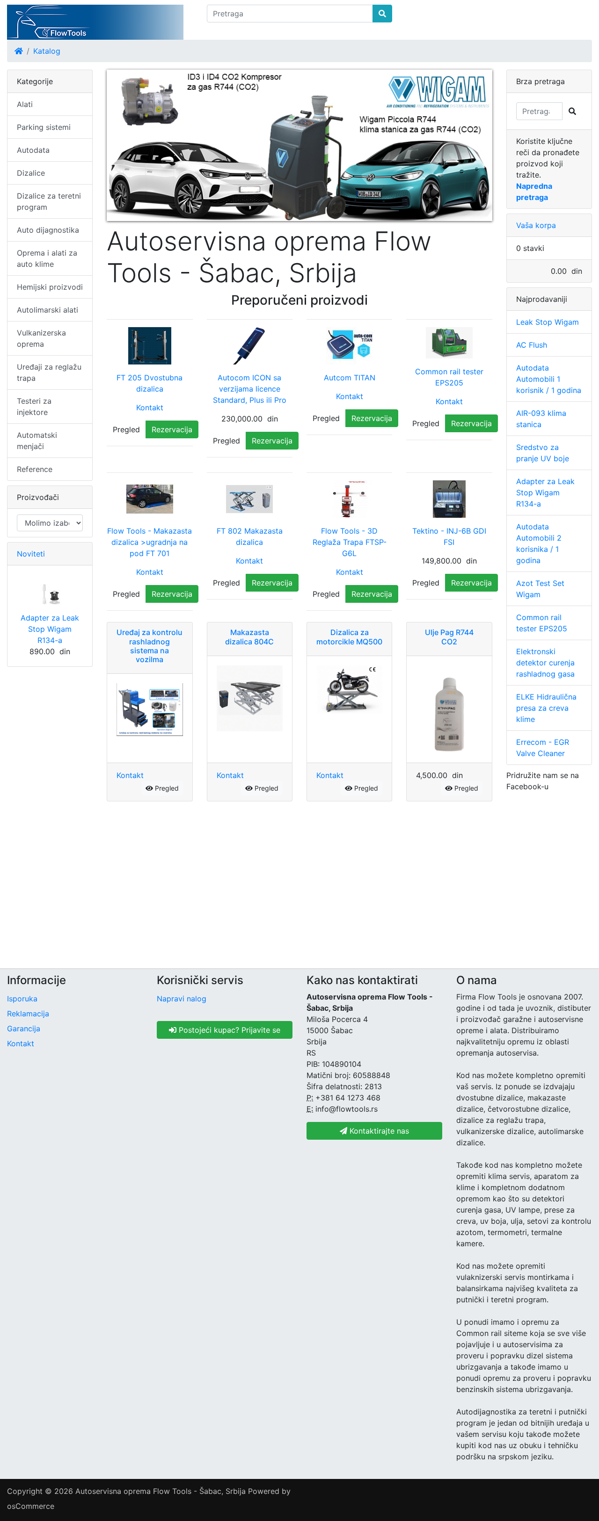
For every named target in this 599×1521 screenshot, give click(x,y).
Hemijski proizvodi (50, 287)
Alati (25, 104)
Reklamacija (28, 1013)
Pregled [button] (126, 429)
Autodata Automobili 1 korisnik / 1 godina (548, 379)
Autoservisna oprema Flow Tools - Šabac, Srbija (160, 1491)
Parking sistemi (44, 127)
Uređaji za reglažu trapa (49, 372)
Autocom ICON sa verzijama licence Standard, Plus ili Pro (249, 389)
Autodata (33, 150)
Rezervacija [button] (172, 429)
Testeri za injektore (34, 406)
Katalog (46, 51)
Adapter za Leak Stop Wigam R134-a (50, 629)
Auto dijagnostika (48, 230)
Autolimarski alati (47, 309)
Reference (34, 469)
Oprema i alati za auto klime (47, 258)
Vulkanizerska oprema (41, 338)
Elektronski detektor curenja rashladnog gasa (545, 662)
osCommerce (30, 1506)
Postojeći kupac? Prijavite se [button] (228, 1030)
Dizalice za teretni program (49, 201)
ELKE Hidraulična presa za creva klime (546, 708)
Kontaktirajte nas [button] (378, 1130)
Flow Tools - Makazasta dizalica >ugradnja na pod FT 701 (149, 542)
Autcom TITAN (349, 377)
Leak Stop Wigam (547, 322)
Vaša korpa (536, 225)
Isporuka (22, 998)
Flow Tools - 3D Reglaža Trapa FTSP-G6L (350, 542)
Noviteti (31, 553)
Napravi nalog (181, 998)
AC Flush (531, 345)
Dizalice (31, 173)
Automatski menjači (37, 440)
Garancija (23, 1028)
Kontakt (149, 407)
